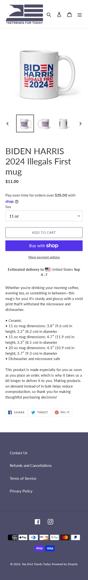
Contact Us (19, 453)
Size (8, 207)
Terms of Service (23, 478)
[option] (24, 123)
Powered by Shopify (65, 564)
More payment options (44, 257)
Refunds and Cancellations (31, 465)
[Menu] (80, 14)
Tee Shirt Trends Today (36, 564)
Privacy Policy (21, 491)
